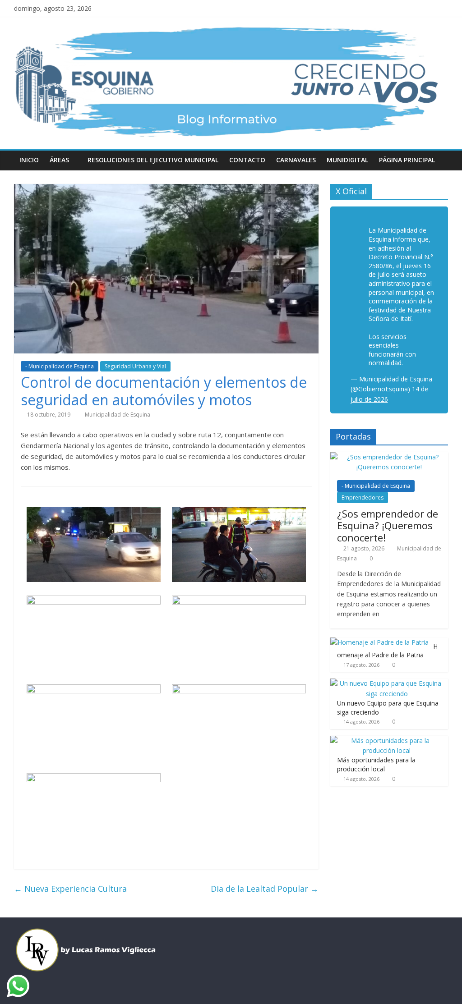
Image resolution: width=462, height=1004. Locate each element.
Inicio (29, 160)
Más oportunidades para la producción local (376, 764)
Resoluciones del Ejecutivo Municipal (153, 160)
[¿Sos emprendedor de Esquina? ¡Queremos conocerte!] (389, 457)
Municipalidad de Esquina (117, 414)
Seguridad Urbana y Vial (135, 366)
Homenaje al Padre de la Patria (387, 651)
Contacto (247, 160)
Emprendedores (362, 497)
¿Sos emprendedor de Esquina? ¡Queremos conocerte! (387, 525)
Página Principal (407, 160)
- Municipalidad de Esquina (59, 366)
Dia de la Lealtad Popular (265, 888)
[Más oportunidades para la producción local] (387, 740)
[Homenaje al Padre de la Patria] (379, 642)
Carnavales (296, 160)
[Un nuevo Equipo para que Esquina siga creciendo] (387, 683)
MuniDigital (347, 160)
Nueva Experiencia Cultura (70, 888)
